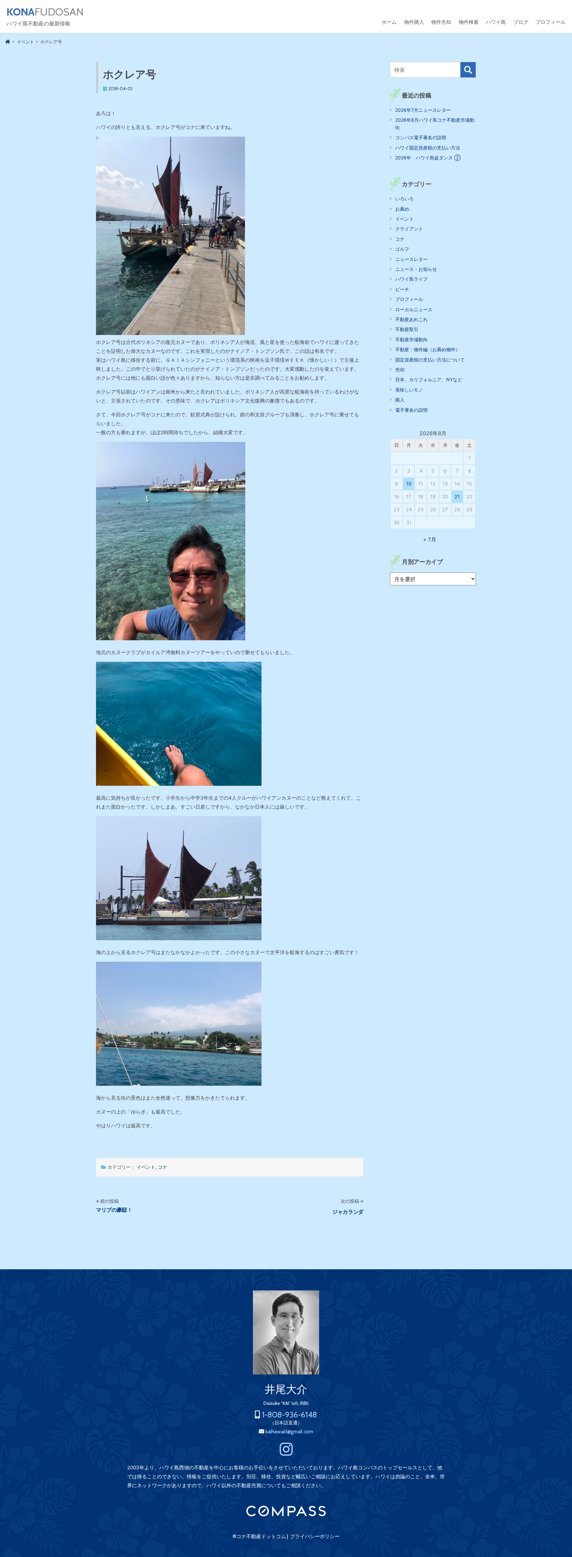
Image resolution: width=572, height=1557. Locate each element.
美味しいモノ (409, 390)
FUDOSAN (45, 12)
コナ (162, 1167)
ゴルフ (402, 249)
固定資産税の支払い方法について (430, 359)
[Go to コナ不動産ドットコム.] (7, 41)
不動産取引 (406, 329)
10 (408, 483)
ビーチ (402, 289)
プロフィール (550, 22)
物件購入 (414, 22)
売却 (400, 369)
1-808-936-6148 (289, 1414)
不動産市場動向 (411, 339)
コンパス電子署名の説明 (420, 137)
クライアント (409, 228)
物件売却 (441, 22)
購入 (400, 399)
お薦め (402, 209)
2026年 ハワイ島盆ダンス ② (427, 157)
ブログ (520, 22)
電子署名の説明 (411, 410)
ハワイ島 (496, 22)
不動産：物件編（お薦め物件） (427, 349)
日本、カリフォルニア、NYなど (428, 379)
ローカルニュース (413, 309)
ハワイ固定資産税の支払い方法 (427, 147)
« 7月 (429, 539)
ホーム (389, 22)
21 (457, 496)
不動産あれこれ (411, 319)
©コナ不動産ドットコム (259, 1536)
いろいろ (404, 198)
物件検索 (469, 22)
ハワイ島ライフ (411, 279)
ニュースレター (411, 259)
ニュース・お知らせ (416, 269)
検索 (468, 70)
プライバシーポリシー (315, 1536)
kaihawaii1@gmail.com (289, 1431)
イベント (146, 1167)
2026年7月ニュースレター (423, 110)
